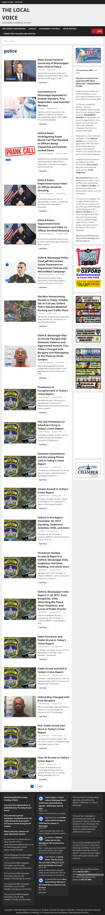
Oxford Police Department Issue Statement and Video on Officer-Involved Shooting (20, 234)
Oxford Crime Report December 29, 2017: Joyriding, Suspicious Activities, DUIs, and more (20, 530)
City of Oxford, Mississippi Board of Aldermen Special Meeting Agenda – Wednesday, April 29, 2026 (52, 803)
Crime (8, 160)
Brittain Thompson (44, 397)
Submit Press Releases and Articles (20, 34)
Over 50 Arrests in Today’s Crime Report (20, 768)
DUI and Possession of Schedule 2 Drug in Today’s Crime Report (20, 433)
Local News (9, 319)
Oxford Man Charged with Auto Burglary (20, 706)
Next (40, 786)
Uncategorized (10, 79)
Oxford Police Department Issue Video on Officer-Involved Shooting (20, 195)
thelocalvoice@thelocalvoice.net (90, 874)
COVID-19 (9, 116)
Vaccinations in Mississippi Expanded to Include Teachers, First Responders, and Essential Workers (20, 107)
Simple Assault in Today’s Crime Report (20, 498)
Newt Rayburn (43, 570)
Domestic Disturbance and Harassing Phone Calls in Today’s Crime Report (20, 466)
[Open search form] (89, 31)
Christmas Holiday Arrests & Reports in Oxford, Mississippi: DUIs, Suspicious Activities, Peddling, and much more (20, 567)
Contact (32, 29)
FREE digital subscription (14, 29)
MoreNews (74, 912)
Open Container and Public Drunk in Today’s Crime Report (20, 647)
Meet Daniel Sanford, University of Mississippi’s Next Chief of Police (20, 71)
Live (99, 31)
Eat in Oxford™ (70, 29)
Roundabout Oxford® (49, 29)
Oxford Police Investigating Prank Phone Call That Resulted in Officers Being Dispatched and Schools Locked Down (20, 151)
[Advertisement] (88, 425)
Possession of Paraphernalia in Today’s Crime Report (20, 399)
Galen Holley (50, 797)
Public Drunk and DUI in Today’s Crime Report (20, 678)
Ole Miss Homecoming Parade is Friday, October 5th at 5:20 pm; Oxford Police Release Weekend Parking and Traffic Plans (20, 311)
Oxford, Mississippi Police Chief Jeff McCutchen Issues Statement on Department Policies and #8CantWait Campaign (20, 272)
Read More (44, 82)
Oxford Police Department (46, 153)
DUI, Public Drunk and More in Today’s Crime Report (20, 736)
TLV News (41, 70)
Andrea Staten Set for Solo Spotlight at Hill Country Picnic (51, 840)
